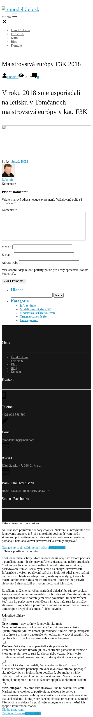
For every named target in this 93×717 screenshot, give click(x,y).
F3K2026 (17, 34)
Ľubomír (13, 77)
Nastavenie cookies (14, 547)
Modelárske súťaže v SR (35, 309)
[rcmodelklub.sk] (20, 9)
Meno (7, 247)
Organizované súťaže (33, 316)
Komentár (9, 210)
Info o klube (28, 305)
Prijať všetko (57, 547)
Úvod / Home (20, 30)
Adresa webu (10, 262)
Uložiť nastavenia (13, 709)
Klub (14, 38)
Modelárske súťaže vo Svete (38, 313)
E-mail (7, 254)
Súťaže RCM (19, 161)
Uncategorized (29, 320)
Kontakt (16, 45)
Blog (14, 41)
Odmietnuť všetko (37, 547)
